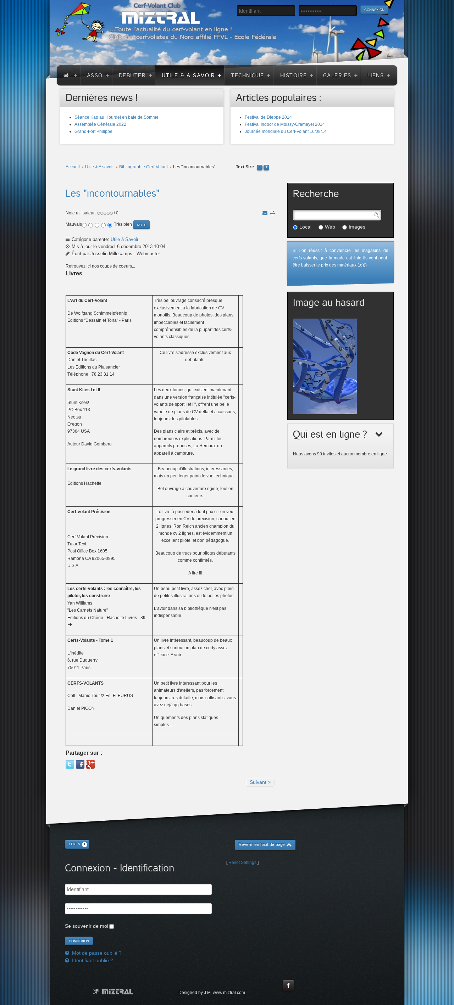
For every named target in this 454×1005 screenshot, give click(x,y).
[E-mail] (264, 213)
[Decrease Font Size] (259, 166)
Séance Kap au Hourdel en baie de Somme (116, 117)
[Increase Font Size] (266, 166)
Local (305, 227)
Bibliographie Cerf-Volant (143, 166)
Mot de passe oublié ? (96, 953)
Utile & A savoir (99, 166)
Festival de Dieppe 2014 (268, 117)
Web (330, 227)
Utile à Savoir (124, 239)
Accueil (73, 166)
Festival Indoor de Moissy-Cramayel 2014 (285, 124)
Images (357, 227)
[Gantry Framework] (113, 991)
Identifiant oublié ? (92, 960)
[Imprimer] (272, 213)
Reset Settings (242, 862)
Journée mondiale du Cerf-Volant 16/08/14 (286, 131)
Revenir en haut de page (262, 844)
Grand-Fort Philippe (93, 131)
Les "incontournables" (113, 193)
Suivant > (260, 782)
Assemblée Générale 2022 (100, 124)
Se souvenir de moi (86, 926)
